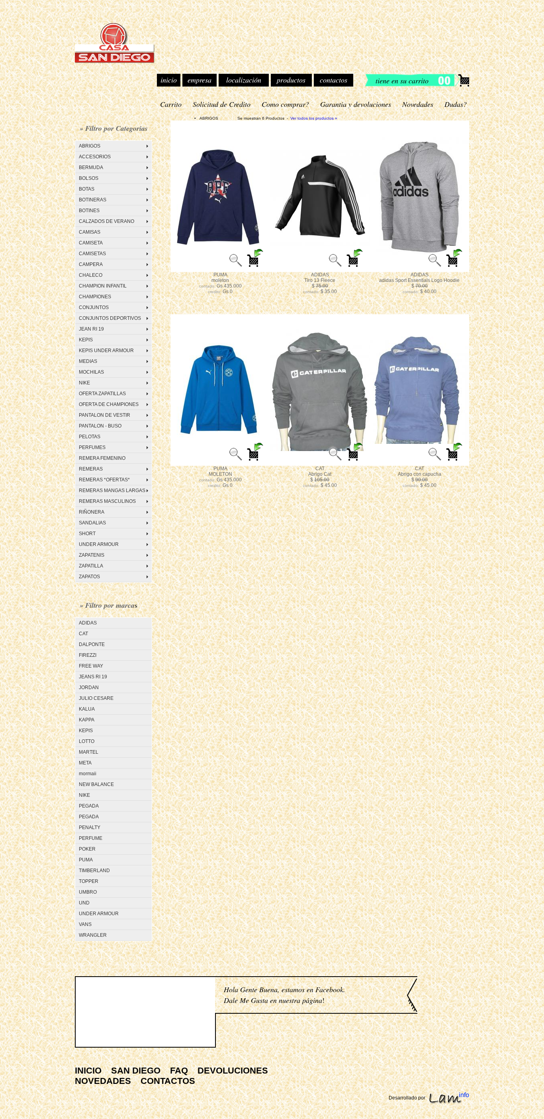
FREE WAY (91, 666)
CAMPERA (91, 264)
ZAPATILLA (91, 566)
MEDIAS (88, 361)
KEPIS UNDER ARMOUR (106, 350)
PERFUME (90, 838)
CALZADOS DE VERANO (106, 221)
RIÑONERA (91, 512)
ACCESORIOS (95, 157)
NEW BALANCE (96, 784)
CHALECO (90, 275)
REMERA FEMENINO (102, 458)
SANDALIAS (92, 523)
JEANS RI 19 (93, 677)
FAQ (179, 1071)
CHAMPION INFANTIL (103, 286)
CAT (83, 633)
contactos (333, 80)
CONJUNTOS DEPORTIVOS (110, 318)
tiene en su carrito (402, 80)
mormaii (87, 773)
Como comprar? (285, 104)
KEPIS (86, 340)
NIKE (84, 383)
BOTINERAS (92, 200)
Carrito (171, 104)
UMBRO (88, 892)
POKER (87, 849)
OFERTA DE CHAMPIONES (109, 404)
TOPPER (88, 881)
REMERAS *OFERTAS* (104, 480)
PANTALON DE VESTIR (104, 415)
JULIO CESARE (96, 698)
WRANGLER (93, 935)
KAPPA (86, 720)
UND (84, 903)
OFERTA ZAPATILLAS (102, 393)
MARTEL (88, 752)
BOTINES (89, 210)
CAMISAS (89, 232)
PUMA (86, 860)
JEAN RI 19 (91, 329)
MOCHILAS (91, 372)
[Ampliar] (236, 267)
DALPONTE (92, 644)
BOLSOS (88, 178)
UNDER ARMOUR (99, 544)
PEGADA (89, 806)
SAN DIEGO (135, 1071)
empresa (199, 80)
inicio (168, 80)
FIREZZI (87, 655)
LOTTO (86, 741)
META (85, 763)
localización (243, 80)
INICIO (88, 1071)
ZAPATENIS (91, 555)
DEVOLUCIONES (233, 1071)
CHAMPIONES (95, 296)
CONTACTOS (168, 1081)
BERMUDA (91, 167)
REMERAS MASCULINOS (107, 501)
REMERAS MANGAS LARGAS (112, 490)
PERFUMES (92, 447)
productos (291, 80)
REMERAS (91, 469)
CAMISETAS (92, 253)
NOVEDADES (103, 1081)
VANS (85, 924)
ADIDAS (88, 623)
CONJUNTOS (94, 307)
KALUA (87, 709)
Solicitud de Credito (221, 104)
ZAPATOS (89, 576)
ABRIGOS (89, 146)
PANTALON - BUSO (100, 426)
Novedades (418, 104)
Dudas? (455, 104)
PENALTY (89, 827)
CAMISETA (91, 243)
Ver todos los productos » (313, 118)
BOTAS (86, 189)
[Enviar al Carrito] (255, 267)
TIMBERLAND (94, 870)
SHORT (87, 533)
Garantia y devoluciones (355, 104)
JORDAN (89, 687)
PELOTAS (89, 436)
